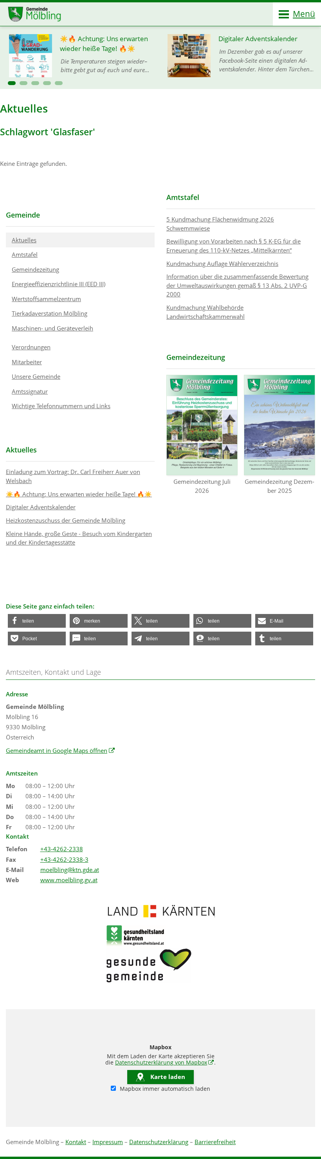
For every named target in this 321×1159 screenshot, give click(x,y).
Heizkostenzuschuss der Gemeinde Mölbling (65, 520)
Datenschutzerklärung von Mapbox (164, 1062)
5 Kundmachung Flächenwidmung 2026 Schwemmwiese (220, 223)
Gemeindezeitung (35, 269)
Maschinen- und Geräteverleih (52, 328)
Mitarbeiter (27, 362)
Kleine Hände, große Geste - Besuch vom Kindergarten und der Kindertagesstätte (79, 538)
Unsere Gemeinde (36, 376)
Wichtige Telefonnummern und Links (61, 406)
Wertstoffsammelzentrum (46, 299)
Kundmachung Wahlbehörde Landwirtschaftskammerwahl (205, 311)
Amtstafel (25, 254)
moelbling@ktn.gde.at (69, 870)
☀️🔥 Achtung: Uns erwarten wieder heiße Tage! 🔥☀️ (79, 494)
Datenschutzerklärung (158, 1142)
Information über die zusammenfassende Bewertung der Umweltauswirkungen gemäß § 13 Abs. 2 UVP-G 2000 (237, 285)
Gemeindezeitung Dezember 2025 (279, 486)
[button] (12, 83)
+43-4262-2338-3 (64, 859)
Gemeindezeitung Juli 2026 (202, 486)
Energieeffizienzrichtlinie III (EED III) (58, 284)
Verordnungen (31, 347)
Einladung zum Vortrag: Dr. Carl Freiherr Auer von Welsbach (73, 476)
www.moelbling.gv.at (68, 880)
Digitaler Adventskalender (41, 507)
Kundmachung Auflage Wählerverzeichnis (222, 263)
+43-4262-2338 (61, 849)
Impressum (107, 1142)
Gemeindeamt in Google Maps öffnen (60, 750)
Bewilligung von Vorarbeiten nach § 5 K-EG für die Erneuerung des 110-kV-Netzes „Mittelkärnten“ (233, 245)
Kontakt (75, 1142)
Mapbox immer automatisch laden (164, 1088)
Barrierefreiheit (215, 1142)
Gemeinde (23, 215)
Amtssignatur (30, 391)
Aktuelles (24, 240)
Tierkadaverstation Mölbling (49, 313)
